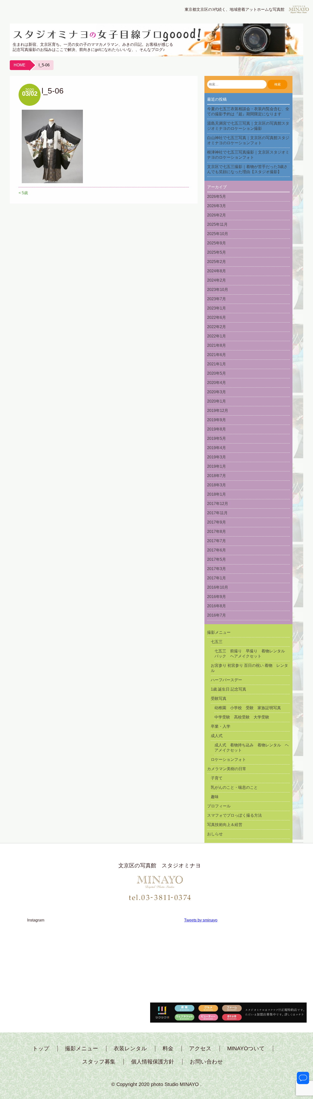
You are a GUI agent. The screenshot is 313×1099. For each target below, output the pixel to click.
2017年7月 (216, 541)
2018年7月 (216, 476)
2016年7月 (216, 615)
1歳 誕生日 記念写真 (228, 689)
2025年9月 (216, 243)
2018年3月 (216, 485)
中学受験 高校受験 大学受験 (241, 717)
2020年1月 (216, 401)
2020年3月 (216, 392)
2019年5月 (216, 438)
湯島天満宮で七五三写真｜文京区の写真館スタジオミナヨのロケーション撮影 (248, 126)
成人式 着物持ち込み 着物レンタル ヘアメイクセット (251, 747)
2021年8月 (216, 345)
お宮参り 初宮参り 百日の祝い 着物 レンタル (249, 668)
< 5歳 (23, 193)
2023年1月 (216, 308)
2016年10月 (217, 587)
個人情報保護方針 (152, 1062)
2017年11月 (217, 513)
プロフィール (219, 806)
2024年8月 (216, 271)
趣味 (215, 797)
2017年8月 (216, 531)
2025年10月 (217, 234)
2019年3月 (216, 457)
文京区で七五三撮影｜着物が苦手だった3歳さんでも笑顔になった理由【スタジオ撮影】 (247, 169)
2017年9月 (216, 522)
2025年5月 (216, 252)
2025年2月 (216, 262)
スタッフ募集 (98, 1062)
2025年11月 (217, 224)
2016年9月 (216, 597)
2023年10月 (217, 289)
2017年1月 (216, 578)
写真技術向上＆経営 (224, 825)
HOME (19, 65)
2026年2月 (216, 215)
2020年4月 (216, 383)
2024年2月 (216, 280)
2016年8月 (216, 606)
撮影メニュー (219, 632)
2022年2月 (216, 327)
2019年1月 (216, 466)
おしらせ (215, 834)
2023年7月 (216, 299)
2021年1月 (216, 364)
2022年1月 (216, 336)
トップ (41, 1048)
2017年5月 (216, 559)
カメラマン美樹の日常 (226, 769)
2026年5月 (216, 196)
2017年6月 (216, 550)
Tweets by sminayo (200, 920)
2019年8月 (216, 429)
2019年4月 (216, 448)
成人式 (217, 736)
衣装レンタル (130, 1048)
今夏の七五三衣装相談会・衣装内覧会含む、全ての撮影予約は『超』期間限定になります (248, 111)
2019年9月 (216, 420)
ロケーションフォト (228, 759)
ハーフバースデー (226, 680)
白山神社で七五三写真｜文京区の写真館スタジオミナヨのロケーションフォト (248, 140)
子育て (217, 778)
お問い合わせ (206, 1062)
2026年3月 (216, 206)
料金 (168, 1048)
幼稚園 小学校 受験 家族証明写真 (247, 708)
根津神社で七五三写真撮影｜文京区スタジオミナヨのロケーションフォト (248, 154)
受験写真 (218, 698)
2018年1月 (216, 494)
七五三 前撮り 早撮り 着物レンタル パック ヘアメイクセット (251, 653)
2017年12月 (217, 504)
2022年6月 (216, 317)
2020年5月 (216, 373)
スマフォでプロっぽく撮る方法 (234, 815)
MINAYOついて (246, 1048)
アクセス (200, 1048)
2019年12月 (217, 410)
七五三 (217, 642)
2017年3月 (216, 569)
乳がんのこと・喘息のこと (234, 787)
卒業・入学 (220, 726)
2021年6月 (216, 355)
